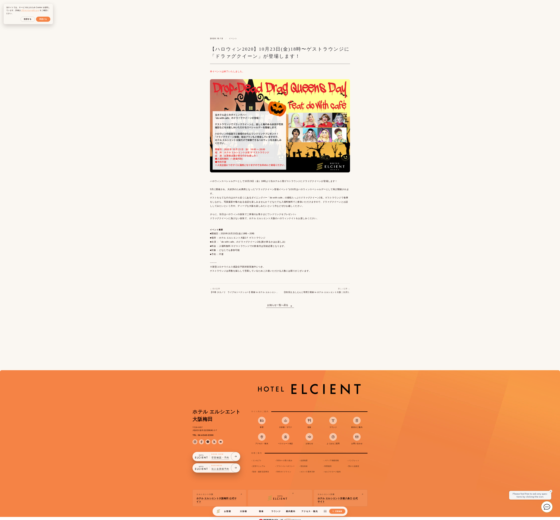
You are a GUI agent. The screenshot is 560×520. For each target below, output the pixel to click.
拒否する (28, 19)
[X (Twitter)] (214, 441)
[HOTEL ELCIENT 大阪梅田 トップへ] (218, 511)
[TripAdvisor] (220, 441)
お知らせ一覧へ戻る (277, 305)
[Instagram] (194, 441)
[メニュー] (325, 511)
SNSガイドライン (283, 472)
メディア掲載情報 (331, 460)
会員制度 (304, 460)
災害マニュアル (258, 466)
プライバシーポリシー (285, 466)
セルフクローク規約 (332, 472)
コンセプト (256, 460)
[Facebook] (201, 441)
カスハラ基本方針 (307, 472)
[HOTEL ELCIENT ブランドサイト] (280, 498)
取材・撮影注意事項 (260, 472)
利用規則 (327, 466)
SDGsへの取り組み (284, 460)
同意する (43, 19)
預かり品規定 (353, 466)
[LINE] (207, 441)
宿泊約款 (304, 466)
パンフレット (353, 460)
